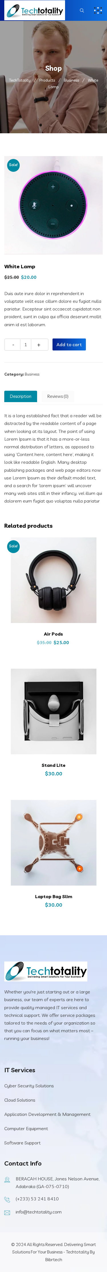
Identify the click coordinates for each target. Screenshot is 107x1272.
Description (20, 396)
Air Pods (53, 634)
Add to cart (69, 344)
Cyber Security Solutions (29, 1085)
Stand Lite (53, 765)
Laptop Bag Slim (53, 896)
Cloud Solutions (19, 1100)
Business (32, 374)
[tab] (20, 396)
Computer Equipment (26, 1128)
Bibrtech (53, 1259)
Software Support (22, 1143)
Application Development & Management (47, 1114)
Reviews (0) (57, 396)
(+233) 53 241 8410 (37, 1199)
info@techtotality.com (39, 1212)
